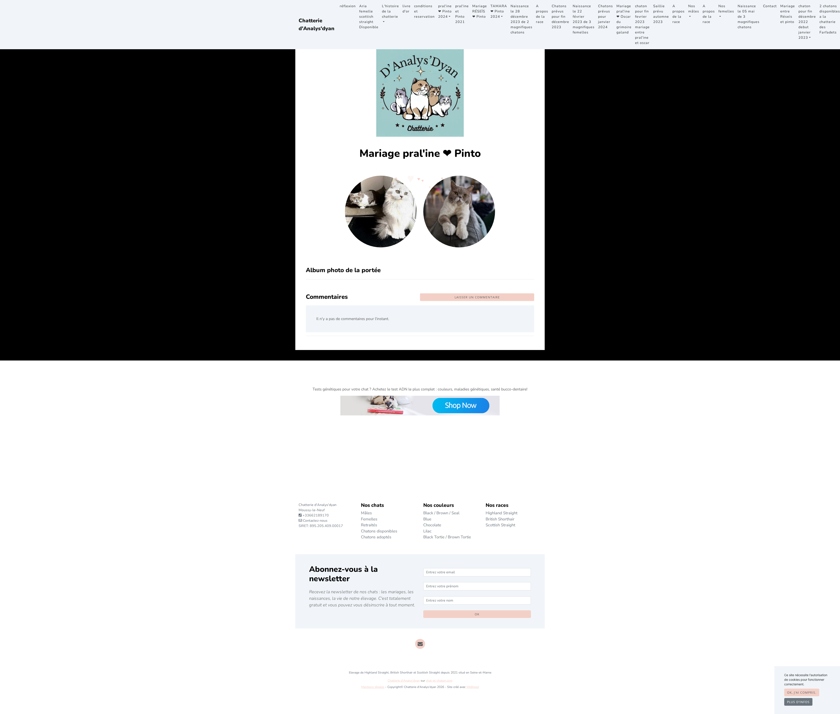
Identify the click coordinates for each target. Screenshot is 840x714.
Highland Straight (501, 513)
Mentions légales (372, 687)
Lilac (427, 531)
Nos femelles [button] (726, 9)
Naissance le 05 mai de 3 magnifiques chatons (749, 17)
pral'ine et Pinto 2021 (462, 14)
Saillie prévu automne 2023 (661, 14)
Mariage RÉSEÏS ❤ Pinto (479, 11)
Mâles (366, 513)
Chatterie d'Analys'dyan (316, 24)
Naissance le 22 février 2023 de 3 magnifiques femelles (584, 19)
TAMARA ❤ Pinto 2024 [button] (498, 11)
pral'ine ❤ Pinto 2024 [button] (445, 11)
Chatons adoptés (376, 537)
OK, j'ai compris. (801, 692)
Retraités (369, 525)
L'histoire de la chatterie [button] (390, 11)
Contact (770, 6)
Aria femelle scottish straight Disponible (368, 17)
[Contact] (420, 643)
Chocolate (432, 525)
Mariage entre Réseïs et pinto (787, 14)
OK (477, 614)
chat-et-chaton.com (439, 681)
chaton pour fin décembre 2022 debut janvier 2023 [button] (807, 22)
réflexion (348, 6)
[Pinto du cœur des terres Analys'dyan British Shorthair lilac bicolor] (459, 211)
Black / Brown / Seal (441, 513)
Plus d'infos (798, 702)
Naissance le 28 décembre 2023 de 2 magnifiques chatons (521, 19)
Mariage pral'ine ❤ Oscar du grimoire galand (624, 19)
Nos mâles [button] (693, 9)
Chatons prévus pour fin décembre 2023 (560, 17)
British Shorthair (500, 519)
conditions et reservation (424, 11)
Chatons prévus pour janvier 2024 (605, 17)
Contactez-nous (314, 520)
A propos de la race (542, 14)
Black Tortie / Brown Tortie (447, 537)
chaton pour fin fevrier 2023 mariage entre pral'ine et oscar (642, 24)
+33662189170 (316, 515)
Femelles (369, 519)
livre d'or (406, 9)
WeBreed (472, 687)
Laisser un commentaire (477, 297)
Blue (427, 519)
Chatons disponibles (379, 531)
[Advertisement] (420, 461)
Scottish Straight (500, 525)
